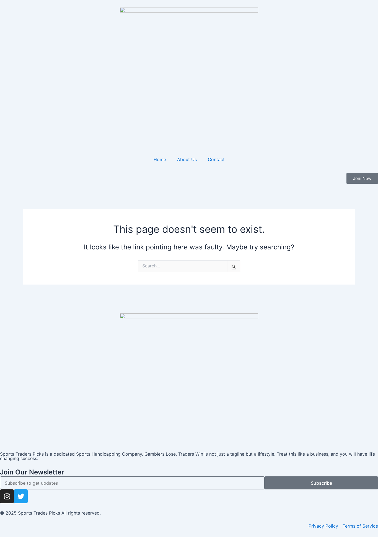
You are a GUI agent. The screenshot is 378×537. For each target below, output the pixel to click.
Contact (216, 159)
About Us (187, 159)
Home (160, 159)
